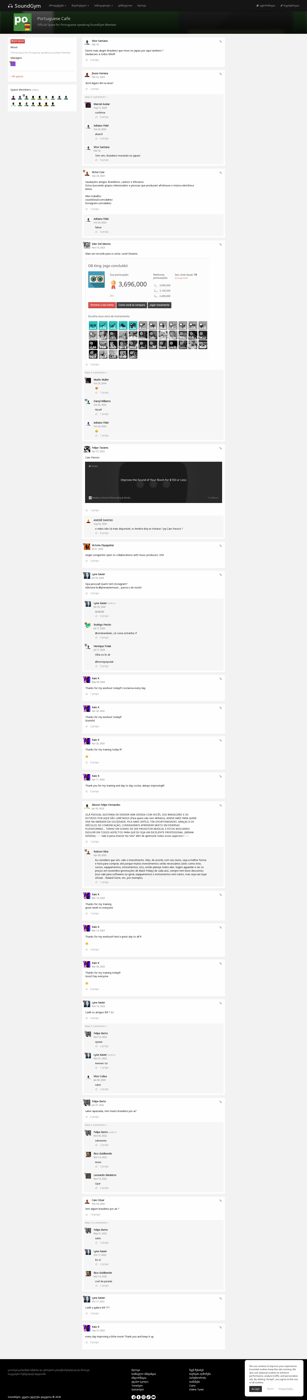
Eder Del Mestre (101, 244)
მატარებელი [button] (79, 5)
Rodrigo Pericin (102, 624)
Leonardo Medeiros (105, 1175)
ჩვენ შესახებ (196, 1370)
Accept (256, 1389)
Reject (270, 1388)
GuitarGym (137, 1389)
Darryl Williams (102, 401)
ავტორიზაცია (267, 5)
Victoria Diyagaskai (103, 545)
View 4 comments (95, 372)
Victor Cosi (98, 172)
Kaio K (95, 678)
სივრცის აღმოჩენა (200, 1373)
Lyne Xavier (98, 574)
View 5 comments (95, 97)
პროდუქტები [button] (56, 5)
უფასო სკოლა (139, 1381)
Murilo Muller (101, 379)
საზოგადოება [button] (102, 5)
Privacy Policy (286, 1388)
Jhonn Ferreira (100, 73)
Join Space (18, 40)
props (94, 59)
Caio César (98, 1200)
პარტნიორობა (197, 1377)
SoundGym (27, 5)
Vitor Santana (100, 40)
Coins (192, 1385)
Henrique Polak (102, 646)
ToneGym (137, 1385)
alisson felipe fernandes (106, 804)
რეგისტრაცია (291, 5)
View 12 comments (96, 1222)
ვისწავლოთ (125, 5)
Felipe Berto (101, 1033)
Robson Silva (101, 851)
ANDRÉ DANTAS (103, 520)
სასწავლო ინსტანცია (143, 1373)
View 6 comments (95, 1125)
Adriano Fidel (101, 125)
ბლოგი (142, 5)
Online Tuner (196, 1389)
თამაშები (194, 1381)
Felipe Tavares (100, 447)
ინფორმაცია (138, 1377)
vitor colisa (100, 1076)
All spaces (17, 76)
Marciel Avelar (102, 104)
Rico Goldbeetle (103, 1153)
